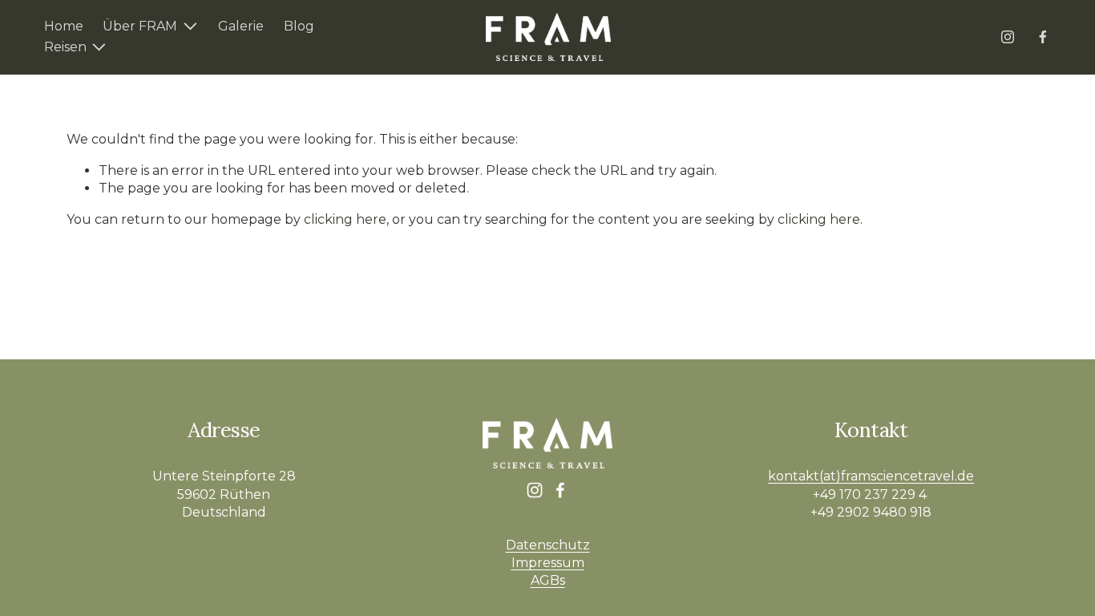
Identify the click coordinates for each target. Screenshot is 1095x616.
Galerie (241, 26)
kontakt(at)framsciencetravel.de (871, 476)
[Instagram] (1008, 37)
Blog (299, 26)
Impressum (547, 562)
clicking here (345, 219)
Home (63, 26)
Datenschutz (548, 545)
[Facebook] (1043, 37)
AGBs (548, 580)
